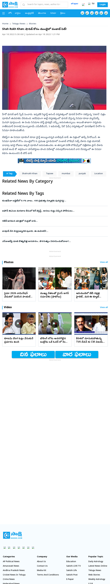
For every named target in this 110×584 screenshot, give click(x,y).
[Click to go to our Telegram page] (28, 547)
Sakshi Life (71, 570)
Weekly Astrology (96, 579)
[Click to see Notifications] (83, 5)
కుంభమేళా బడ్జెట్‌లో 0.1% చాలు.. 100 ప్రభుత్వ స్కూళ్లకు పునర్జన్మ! (54, 200)
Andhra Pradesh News (14, 570)
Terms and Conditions (48, 575)
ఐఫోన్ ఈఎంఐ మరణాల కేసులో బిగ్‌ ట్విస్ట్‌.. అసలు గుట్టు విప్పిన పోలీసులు (53, 211)
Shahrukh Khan (29, 173)
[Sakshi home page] (12, 535)
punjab (82, 173)
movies (32, 23)
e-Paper (70, 579)
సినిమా (53, 13)
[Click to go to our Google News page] (106, 13)
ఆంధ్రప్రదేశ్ (29, 13)
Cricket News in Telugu (14, 575)
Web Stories (94, 575)
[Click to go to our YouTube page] (101, 13)
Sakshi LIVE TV (73, 566)
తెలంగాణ (42, 13)
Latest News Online (97, 566)
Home (5, 23)
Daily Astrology (95, 561)
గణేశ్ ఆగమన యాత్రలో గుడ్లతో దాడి (53, 221)
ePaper (74, 4)
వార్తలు (18, 13)
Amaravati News (11, 566)
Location (98, 173)
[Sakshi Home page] (10, 4)
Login (103, 4)
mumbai (66, 173)
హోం (10, 13)
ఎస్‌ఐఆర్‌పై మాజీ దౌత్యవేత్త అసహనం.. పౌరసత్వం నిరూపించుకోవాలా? (54, 241)
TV (92, 4)
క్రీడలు (62, 13)
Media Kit (41, 570)
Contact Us (42, 566)
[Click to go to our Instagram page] (96, 13)
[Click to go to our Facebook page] (82, 13)
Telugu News (94, 570)
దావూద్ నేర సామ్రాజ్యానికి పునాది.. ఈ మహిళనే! (54, 231)
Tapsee (49, 173)
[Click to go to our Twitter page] (92, 13)
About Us (41, 561)
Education (71, 561)
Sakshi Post (71, 575)
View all (104, 262)
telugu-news (18, 23)
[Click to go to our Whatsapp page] (87, 13)
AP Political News (11, 561)
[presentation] (6, 278)
